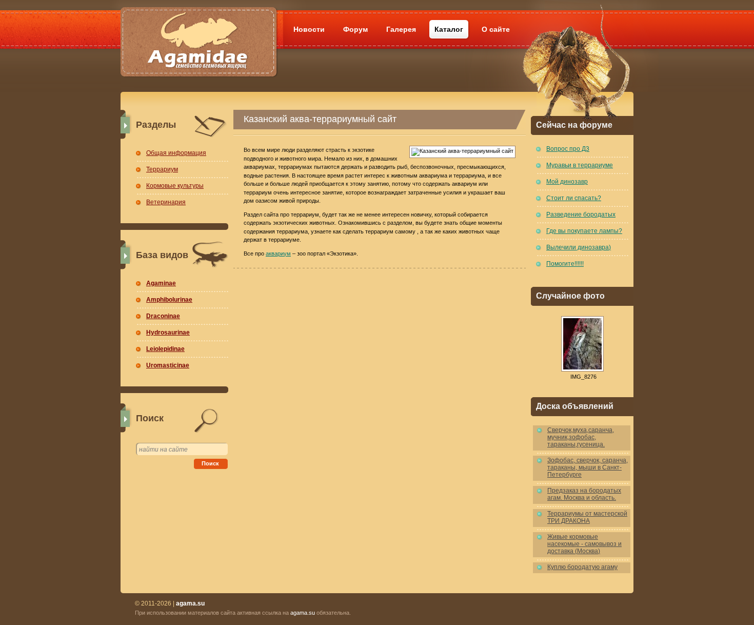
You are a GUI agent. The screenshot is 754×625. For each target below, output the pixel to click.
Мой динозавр (567, 181)
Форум (355, 29)
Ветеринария (166, 202)
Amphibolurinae (169, 299)
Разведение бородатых (581, 214)
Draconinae (163, 316)
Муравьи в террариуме (579, 165)
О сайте (496, 29)
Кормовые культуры (175, 185)
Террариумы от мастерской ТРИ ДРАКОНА (587, 517)
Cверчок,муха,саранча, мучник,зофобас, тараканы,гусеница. (580, 437)
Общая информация (176, 153)
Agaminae (161, 283)
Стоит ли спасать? (573, 198)
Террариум (162, 169)
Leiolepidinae (165, 349)
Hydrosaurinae (168, 332)
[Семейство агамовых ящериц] (198, 29)
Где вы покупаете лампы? (584, 231)
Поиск (210, 463)
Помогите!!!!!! (565, 263)
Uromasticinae (167, 365)
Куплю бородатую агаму (582, 567)
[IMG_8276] (582, 344)
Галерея (401, 29)
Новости (309, 29)
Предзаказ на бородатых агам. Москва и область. (584, 494)
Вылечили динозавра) (578, 247)
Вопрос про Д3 (567, 148)
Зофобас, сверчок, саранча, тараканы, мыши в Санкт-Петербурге (587, 467)
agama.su (302, 613)
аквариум (278, 253)
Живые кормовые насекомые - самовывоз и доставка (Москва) (584, 544)
